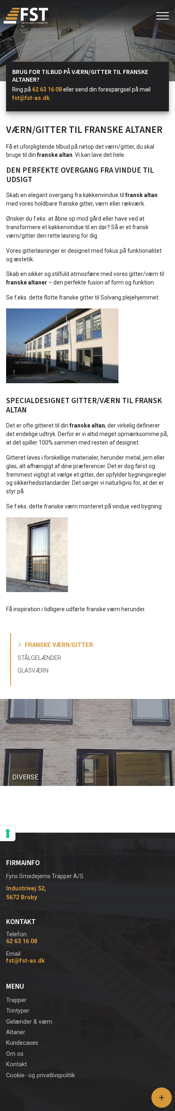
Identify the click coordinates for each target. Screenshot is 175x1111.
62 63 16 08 (47, 89)
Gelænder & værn (29, 1022)
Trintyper (17, 1011)
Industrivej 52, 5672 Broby (26, 893)
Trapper (16, 1000)
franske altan (54, 155)
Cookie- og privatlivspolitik (40, 1075)
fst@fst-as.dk (31, 98)
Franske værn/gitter (59, 645)
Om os (15, 1054)
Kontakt (16, 1065)
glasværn (33, 670)
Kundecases (22, 1043)
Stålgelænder (39, 658)
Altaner (15, 1032)
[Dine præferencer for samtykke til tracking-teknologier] (7, 833)
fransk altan (141, 195)
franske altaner (26, 282)
